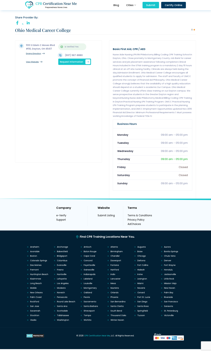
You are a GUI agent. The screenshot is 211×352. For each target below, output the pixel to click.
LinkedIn (29, 23)
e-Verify (61, 215)
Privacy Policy (136, 219)
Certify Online (173, 5)
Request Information (71, 61)
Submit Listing (106, 215)
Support (61, 219)
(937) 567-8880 (74, 55)
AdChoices (134, 224)
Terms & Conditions (140, 215)
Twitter (23, 24)
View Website (32, 61)
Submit (150, 5)
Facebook (18, 23)
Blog (116, 5)
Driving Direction (33, 53)
